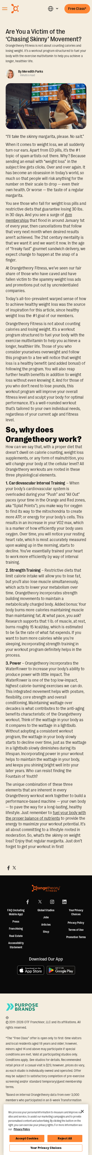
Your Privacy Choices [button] (76, 912)
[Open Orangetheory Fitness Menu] (5, 9)
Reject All (65, 1138)
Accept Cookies (27, 1138)
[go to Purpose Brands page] (22, 1007)
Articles (46, 924)
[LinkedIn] (64, 902)
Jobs (46, 917)
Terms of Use (76, 929)
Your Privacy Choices (46, 1148)
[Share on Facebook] (8, 868)
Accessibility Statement (16, 945)
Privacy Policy (76, 922)
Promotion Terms (76, 937)
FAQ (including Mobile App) (15, 912)
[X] (40, 902)
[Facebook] (27, 902)
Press (16, 921)
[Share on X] (14, 868)
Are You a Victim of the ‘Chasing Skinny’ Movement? (44, 35)
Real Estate (16, 936)
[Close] (82, 1111)
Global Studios (46, 910)
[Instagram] (52, 902)
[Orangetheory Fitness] (46, 888)
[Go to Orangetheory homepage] (24, 8)
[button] (53, 9)
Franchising (16, 928)
